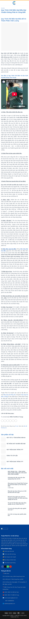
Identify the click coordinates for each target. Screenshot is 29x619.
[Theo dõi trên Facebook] (2, 566)
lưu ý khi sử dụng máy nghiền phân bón (17, 514)
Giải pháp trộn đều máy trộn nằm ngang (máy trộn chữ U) (16, 478)
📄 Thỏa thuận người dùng (9, 562)
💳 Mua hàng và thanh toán (9, 559)
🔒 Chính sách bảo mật (8, 551)
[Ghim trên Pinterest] (13, 420)
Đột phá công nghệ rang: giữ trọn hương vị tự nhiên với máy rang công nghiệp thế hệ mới (17, 498)
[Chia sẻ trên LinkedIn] (16, 420)
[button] (2, 3)
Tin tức (3, 8)
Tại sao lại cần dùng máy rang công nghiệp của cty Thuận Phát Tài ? (17, 503)
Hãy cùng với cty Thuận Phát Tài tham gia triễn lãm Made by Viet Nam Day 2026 (18, 485)
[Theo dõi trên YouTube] (10, 566)
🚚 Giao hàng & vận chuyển (9, 557)
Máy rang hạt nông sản (9, 394)
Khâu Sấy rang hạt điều (9, 249)
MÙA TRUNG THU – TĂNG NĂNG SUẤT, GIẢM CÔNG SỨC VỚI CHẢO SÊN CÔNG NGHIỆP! (17, 473)
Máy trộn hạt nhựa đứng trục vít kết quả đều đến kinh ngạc (17, 491)
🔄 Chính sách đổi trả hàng (9, 554)
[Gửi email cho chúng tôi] (5, 566)
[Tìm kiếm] (27, 3)
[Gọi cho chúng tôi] (8, 566)
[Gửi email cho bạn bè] (10, 420)
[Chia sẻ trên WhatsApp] (2, 420)
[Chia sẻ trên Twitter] (7, 420)
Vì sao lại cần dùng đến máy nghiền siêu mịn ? (17, 509)
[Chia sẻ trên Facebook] (5, 420)
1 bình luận (12, 487)
